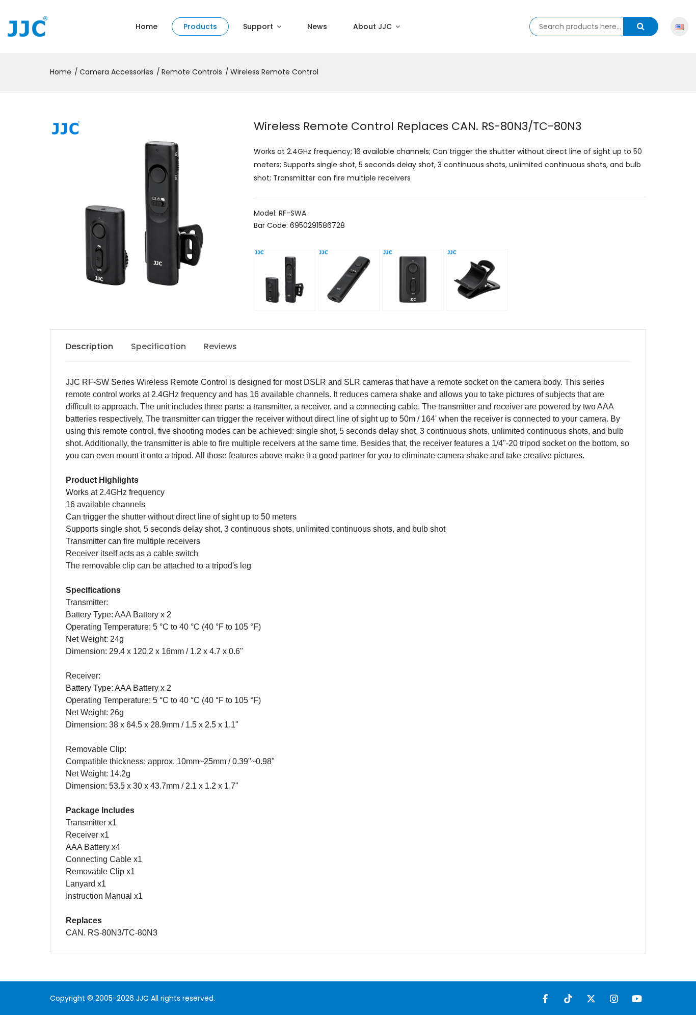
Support (259, 26)
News (317, 26)
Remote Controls (192, 72)
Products (200, 26)
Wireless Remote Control (274, 72)
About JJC (373, 26)
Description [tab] (89, 346)
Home (146, 26)
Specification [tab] (158, 346)
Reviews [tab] (220, 346)
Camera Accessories (116, 72)
